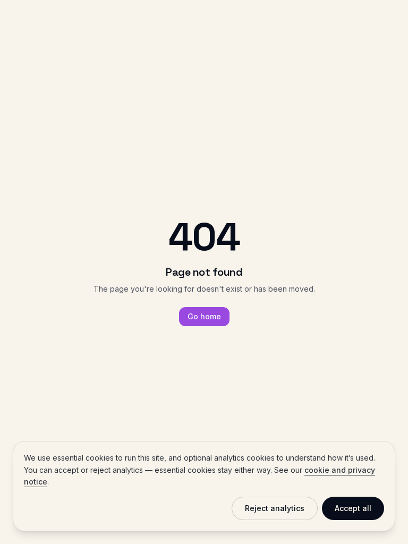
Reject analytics (274, 508)
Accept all (353, 508)
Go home (204, 316)
